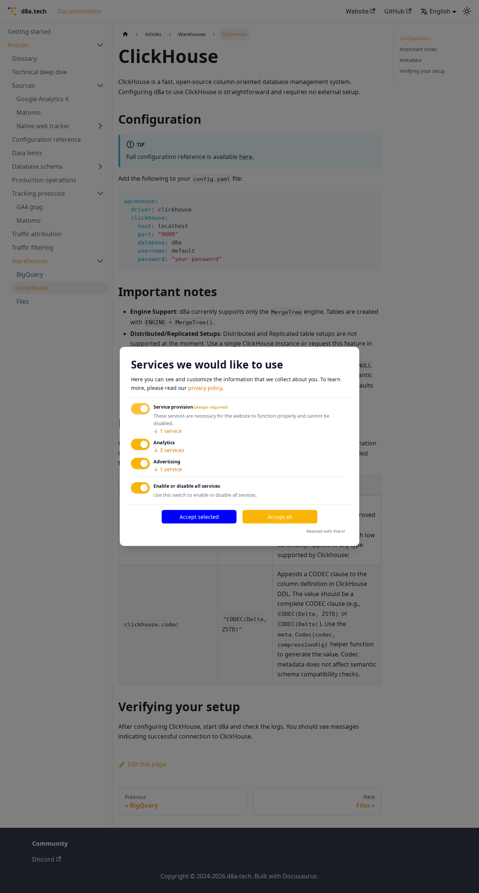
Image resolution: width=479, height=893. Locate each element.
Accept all (280, 516)
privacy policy (205, 387)
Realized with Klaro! (325, 531)
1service (167, 431)
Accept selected (199, 516)
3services (168, 450)
